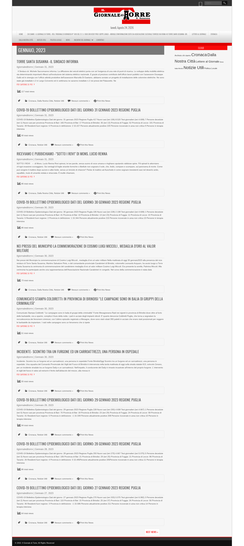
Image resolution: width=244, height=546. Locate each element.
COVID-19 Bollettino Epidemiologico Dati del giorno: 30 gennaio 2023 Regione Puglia (79, 202)
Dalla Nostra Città (26, 39)
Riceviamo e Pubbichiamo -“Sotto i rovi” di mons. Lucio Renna (62, 153)
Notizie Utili (41, 39)
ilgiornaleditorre (25, 67)
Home (21, 34)
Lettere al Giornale (199, 34)
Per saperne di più (25, 84)
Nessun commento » (80, 101)
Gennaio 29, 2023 (44, 405)
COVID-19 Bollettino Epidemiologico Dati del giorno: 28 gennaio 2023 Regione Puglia (79, 443)
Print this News (103, 101)
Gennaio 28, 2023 (44, 449)
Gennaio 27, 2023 (44, 493)
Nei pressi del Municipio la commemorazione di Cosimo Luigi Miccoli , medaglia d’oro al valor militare (86, 248)
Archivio (178, 55)
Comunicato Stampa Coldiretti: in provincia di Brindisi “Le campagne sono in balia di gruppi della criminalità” (90, 301)
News (68, 39)
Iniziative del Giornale (82, 39)
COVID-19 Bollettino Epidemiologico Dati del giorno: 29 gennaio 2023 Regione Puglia (79, 399)
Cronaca (214, 34)
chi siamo (186, 55)
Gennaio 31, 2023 (44, 67)
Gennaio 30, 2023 (44, 207)
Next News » (152, 532)
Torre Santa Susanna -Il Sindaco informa (47, 61)
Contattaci (100, 39)
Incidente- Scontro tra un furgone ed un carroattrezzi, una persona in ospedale (78, 351)
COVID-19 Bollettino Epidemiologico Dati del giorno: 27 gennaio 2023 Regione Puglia (79, 487)
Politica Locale (56, 39)
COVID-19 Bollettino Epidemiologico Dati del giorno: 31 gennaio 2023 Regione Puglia (78, 109)
